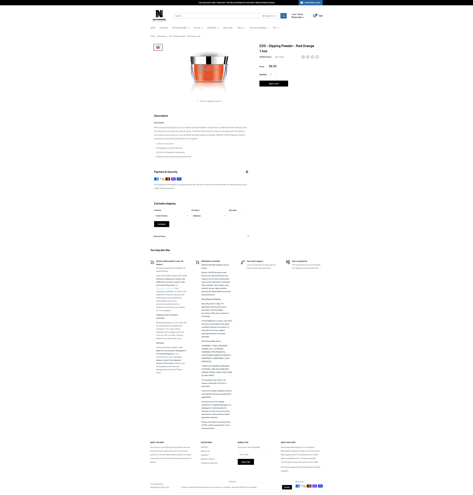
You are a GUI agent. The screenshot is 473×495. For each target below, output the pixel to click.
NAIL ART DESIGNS (258, 28)
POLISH (197, 28)
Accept (287, 487)
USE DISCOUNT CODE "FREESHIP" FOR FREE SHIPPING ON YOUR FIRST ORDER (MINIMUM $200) (237, 2)
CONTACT (205, 455)
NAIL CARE (228, 28)
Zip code (232, 210)
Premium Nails (265, 57)
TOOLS (240, 28)
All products (161, 36)
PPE (274, 28)
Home (152, 36)
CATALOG (164, 28)
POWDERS (211, 28)
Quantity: (263, 74)
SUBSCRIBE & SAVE (312, 2)
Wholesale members (165, 288)
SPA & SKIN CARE (179, 28)
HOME (152, 28)
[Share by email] (317, 57)
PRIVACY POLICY (208, 459)
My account (297, 17)
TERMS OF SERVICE (209, 463)
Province (195, 210)
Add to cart (274, 83)
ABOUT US (205, 451)
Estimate (162, 224)
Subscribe (245, 462)
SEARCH (204, 447)
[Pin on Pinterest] (308, 57)
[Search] (283, 15)
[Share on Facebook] (303, 57)
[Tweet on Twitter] (312, 57)
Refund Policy (159, 236)
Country (157, 210)
